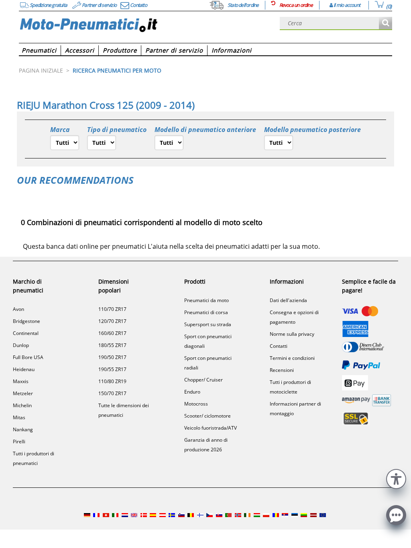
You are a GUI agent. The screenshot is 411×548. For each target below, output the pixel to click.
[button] (396, 478)
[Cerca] (385, 23)
